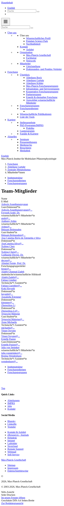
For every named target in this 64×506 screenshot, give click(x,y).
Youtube (11, 427)
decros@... (6, 260)
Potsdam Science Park (37, 41)
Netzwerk (31, 60)
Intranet (11, 440)
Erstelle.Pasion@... (10, 344)
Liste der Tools (27, 117)
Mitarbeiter (25, 63)
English (11, 8)
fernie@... (6, 269)
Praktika (30, 128)
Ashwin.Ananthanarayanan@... (16, 210)
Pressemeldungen (28, 142)
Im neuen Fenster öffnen (13, 497)
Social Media (8, 415)
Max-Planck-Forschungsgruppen (42, 86)
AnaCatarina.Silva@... (12, 243)
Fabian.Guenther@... (11, 285)
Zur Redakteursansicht (12, 503)
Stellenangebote (27, 122)
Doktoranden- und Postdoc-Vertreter (44, 69)
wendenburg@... (9, 361)
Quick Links (7, 394)
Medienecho (26, 145)
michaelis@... (8, 327)
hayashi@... (7, 294)
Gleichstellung (33, 66)
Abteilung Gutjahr (35, 80)
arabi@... (5, 218)
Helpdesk (12, 437)
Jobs (9, 406)
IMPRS (11, 403)
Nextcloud (12, 446)
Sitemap (11, 465)
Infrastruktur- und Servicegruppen (42, 89)
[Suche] (38, 11)
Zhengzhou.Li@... (10, 311)
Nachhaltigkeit (33, 44)
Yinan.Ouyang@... (10, 336)
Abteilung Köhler (34, 83)
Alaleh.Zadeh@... (10, 277)
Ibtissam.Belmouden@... (13, 235)
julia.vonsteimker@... (11, 353)
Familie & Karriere (29, 133)
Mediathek (25, 150)
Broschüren (25, 147)
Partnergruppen (33, 94)
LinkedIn (11, 424)
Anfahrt (30, 49)
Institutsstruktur (15, 177)
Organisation (26, 52)
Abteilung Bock (34, 77)
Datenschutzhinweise (17, 471)
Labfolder (12, 443)
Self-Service (13, 454)
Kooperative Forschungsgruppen (42, 91)
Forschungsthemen (29, 108)
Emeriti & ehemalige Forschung (41, 97)
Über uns (11, 32)
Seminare (24, 139)
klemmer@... (7, 302)
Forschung (12, 72)
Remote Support (15, 449)
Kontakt (24, 46)
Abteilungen (13, 400)
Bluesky (11, 421)
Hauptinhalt (7, 2)
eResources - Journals (18, 435)
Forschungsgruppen (29, 105)
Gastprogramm (27, 131)
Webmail (11, 451)
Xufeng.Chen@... (10, 252)
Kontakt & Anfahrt (16, 432)
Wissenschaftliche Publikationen (35, 114)
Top (3, 388)
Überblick (25, 74)
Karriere (11, 119)
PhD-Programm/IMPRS (31, 125)
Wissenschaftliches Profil (38, 38)
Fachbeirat (31, 58)
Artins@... (6, 226)
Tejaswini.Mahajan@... (12, 319)
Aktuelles (12, 136)
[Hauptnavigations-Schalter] (5, 22)
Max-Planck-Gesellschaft (38, 55)
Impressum (12, 468)
